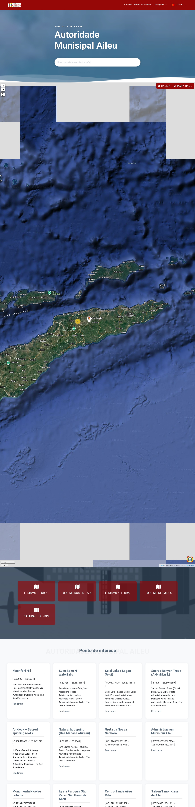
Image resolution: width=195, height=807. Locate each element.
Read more (18, 703)
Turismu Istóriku (36, 593)
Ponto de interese (142, 5)
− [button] (3, 89)
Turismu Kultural (118, 593)
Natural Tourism (36, 616)
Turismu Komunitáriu (77, 593)
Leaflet (162, 565)
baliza (165, 85)
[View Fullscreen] (3, 94)
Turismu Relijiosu (158, 593)
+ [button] (3, 85)
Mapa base (184, 85)
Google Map (190, 565)
